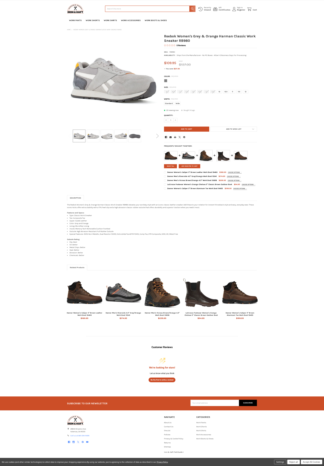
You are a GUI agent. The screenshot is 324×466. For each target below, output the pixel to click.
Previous (69, 136)
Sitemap (167, 447)
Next (157, 136)
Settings (280, 462)
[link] (175, 45)
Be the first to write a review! (162, 380)
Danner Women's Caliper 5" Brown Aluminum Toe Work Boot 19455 (195, 188)
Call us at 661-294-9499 (79, 436)
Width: (171, 99)
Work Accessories (131, 20)
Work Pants (75, 20)
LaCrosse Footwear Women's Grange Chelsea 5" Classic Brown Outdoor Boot (199, 184)
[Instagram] (74, 442)
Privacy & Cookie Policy (173, 439)
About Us (167, 423)
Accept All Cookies (311, 462)
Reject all (293, 462)
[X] (180, 137)
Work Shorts (93, 20)
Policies (167, 435)
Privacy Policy (162, 462)
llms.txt (167, 431)
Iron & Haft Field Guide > (174, 452)
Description (75, 198)
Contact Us (168, 427)
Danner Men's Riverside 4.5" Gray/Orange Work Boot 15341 (192, 176)
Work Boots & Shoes (156, 20)
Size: (170, 87)
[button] (233, 129)
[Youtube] (87, 442)
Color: (171, 76)
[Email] (171, 137)
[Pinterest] (184, 137)
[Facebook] (166, 137)
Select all (170, 166)
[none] (113, 80)
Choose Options (234, 172)
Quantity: (168, 115)
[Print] (175, 137)
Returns (167, 443)
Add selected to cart (189, 166)
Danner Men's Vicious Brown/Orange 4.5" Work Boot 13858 (192, 180)
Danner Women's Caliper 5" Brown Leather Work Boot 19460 (192, 172)
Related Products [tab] (77, 267)
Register (241, 10)
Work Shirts (110, 20)
